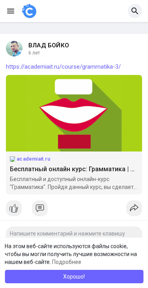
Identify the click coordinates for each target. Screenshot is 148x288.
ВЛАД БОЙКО (48, 45)
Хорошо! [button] (74, 276)
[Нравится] (74, 210)
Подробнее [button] (66, 262)
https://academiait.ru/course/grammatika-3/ (63, 66)
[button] (135, 11)
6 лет (34, 53)
